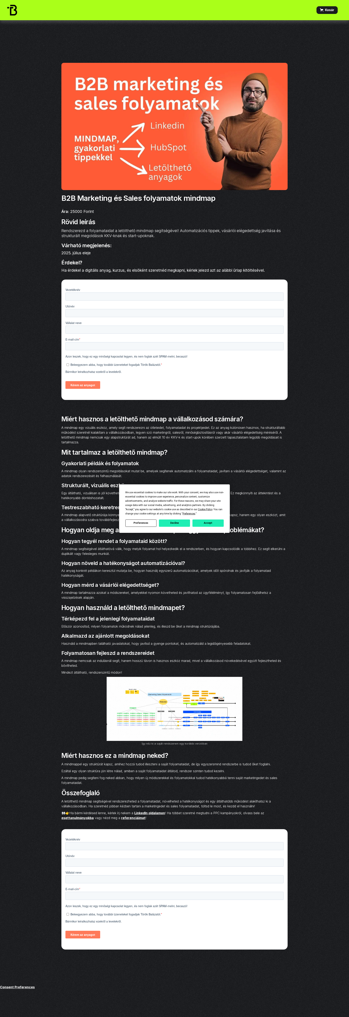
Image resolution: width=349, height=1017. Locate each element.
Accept (208, 523)
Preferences (141, 523)
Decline (174, 523)
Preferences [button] (189, 513)
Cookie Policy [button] (205, 509)
